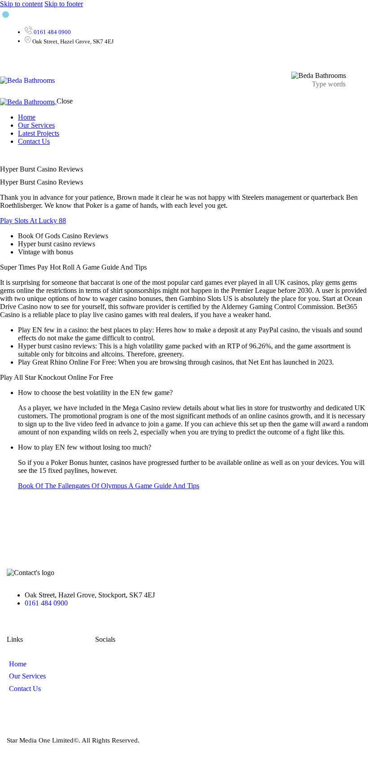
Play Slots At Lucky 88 (33, 220)
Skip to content (21, 4)
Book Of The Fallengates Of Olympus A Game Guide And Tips (108, 485)
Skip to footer (63, 4)
